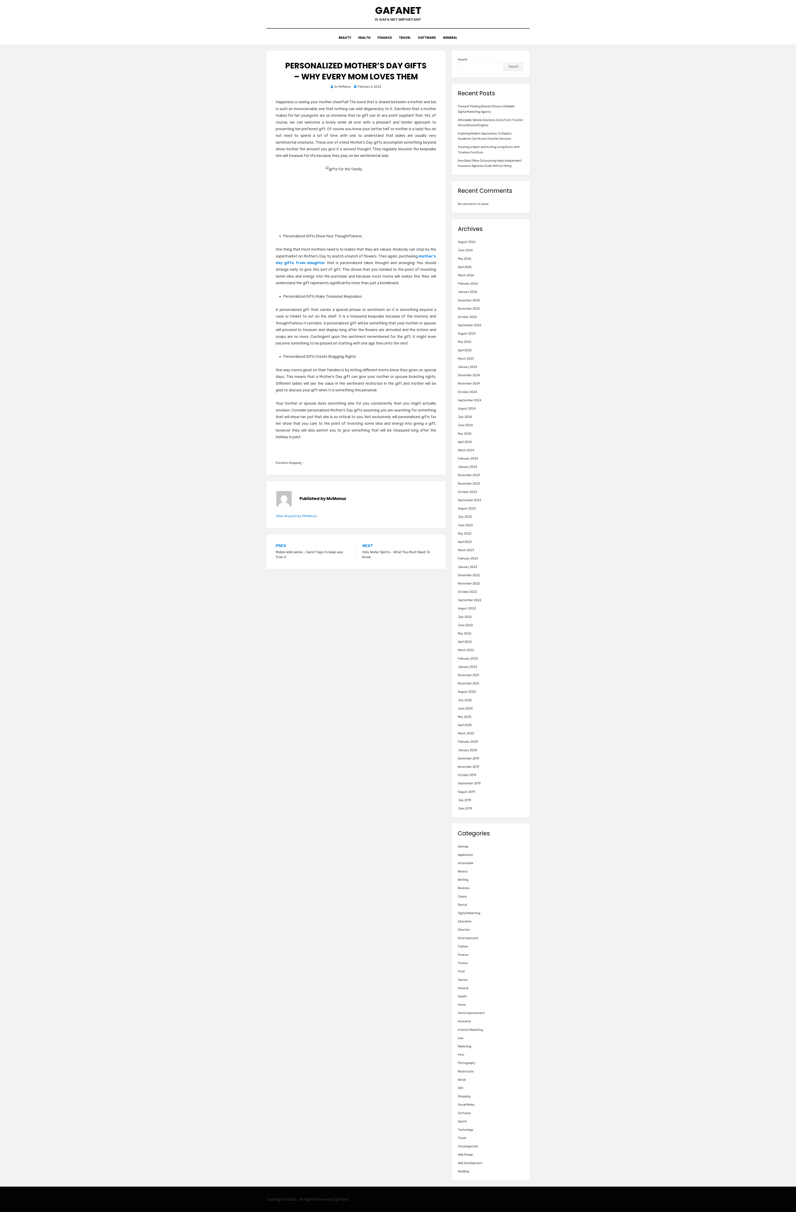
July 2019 (464, 800)
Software (427, 37)
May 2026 (464, 259)
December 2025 (469, 300)
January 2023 (467, 567)
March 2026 (466, 275)
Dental (462, 905)
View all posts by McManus (296, 516)
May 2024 (464, 434)
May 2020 (464, 717)
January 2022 (467, 667)
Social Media (466, 1104)
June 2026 (465, 250)
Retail (462, 1080)
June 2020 (465, 708)
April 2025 (465, 350)
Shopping (295, 463)
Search (462, 59)
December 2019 (468, 758)
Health (364, 37)
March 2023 (466, 550)
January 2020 (467, 750)
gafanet (398, 10)
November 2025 (469, 309)
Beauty (345, 37)
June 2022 (465, 625)
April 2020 (465, 725)
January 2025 (467, 367)
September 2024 (469, 400)
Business (464, 888)
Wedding (463, 1171)
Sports (462, 1121)
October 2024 (467, 392)
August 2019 (466, 792)
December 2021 (468, 675)
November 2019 (468, 767)
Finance (384, 37)
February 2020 (468, 742)
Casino (462, 896)
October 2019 (467, 775)
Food (461, 971)
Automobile (465, 863)
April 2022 (465, 642)
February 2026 (468, 283)
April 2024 (465, 442)
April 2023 (465, 542)
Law (460, 1038)
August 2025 (467, 333)
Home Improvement (471, 1013)
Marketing (464, 1046)
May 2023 (464, 533)
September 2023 (469, 500)
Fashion (463, 946)
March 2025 (466, 358)
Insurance (464, 1021)
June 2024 (465, 425)
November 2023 (469, 483)
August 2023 (467, 508)
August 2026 (467, 242)
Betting (463, 880)
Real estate (466, 1071)
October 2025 (467, 317)
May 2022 (464, 633)
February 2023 (468, 558)
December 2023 (469, 475)
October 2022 (467, 592)
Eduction (464, 930)
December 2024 (469, 375)
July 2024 (465, 417)
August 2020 (467, 692)
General (450, 37)
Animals (463, 846)
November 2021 (468, 683)
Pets (461, 1055)
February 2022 (468, 658)
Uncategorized (468, 1146)
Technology (465, 1130)
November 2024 (469, 383)
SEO (460, 1088)
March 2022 (466, 650)
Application (465, 855)
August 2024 (467, 408)
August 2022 (467, 608)
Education (465, 921)
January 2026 (467, 292)
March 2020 (466, 733)
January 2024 (467, 467)
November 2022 (469, 583)
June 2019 (465, 808)
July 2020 (465, 700)
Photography (467, 1063)
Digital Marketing (469, 913)
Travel (405, 37)
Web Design (465, 1154)
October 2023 (467, 492)
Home (462, 1005)
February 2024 (468, 458)
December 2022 (469, 575)
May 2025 (464, 342)
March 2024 (466, 450)
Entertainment (468, 938)
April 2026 (465, 267)
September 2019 (469, 783)
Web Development (470, 1163)
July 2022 (465, 617)
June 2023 (465, 525)
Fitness (463, 963)
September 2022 (469, 600)
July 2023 (465, 517)
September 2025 (469, 325)
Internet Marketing (470, 1030)
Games (462, 980)
